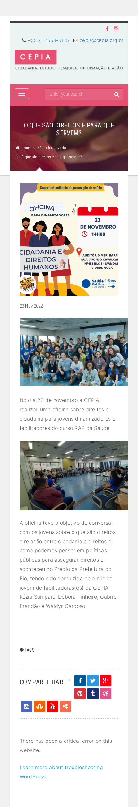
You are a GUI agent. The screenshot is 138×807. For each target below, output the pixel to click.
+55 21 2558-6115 (48, 40)
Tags (29, 650)
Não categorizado (51, 148)
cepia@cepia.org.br (101, 40)
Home (26, 148)
